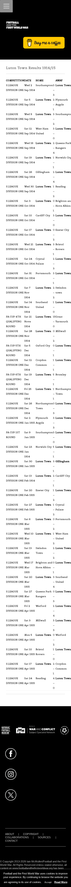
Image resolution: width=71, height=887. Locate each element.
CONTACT (11, 840)
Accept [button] (48, 882)
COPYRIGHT (31, 834)
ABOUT (9, 834)
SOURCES (44, 837)
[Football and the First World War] (35, 25)
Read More (60, 882)
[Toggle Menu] (6, 6)
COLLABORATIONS (17, 837)
